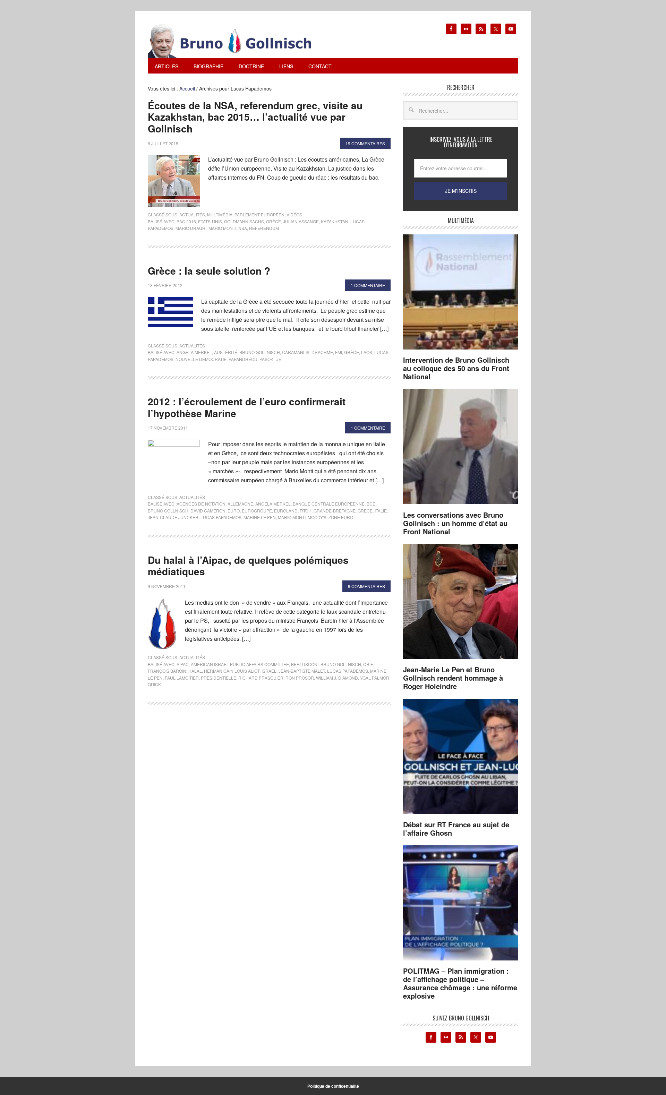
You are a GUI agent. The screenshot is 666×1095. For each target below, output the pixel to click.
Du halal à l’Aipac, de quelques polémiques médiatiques (248, 566)
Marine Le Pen (260, 517)
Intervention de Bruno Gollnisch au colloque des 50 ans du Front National (456, 368)
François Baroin (167, 671)
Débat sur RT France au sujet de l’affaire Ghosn (456, 828)
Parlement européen (259, 214)
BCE (371, 504)
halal (195, 671)
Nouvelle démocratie (201, 359)
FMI (338, 352)
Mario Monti (222, 228)
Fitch (305, 511)
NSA (242, 228)
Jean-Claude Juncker (173, 517)
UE (278, 359)
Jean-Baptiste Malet (302, 671)
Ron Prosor (299, 678)
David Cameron (207, 511)
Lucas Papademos (220, 517)
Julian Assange (301, 221)
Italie (381, 511)
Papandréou (243, 359)
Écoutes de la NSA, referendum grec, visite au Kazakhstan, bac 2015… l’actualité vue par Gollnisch (255, 117)
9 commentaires (366, 586)
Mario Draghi (191, 228)
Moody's (317, 517)
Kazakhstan (334, 221)
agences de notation (201, 504)
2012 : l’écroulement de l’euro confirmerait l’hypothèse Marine (246, 407)
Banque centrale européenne (329, 504)
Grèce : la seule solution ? (209, 271)
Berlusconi (304, 664)
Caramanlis (295, 352)
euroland (286, 511)
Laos (366, 352)
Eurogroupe (257, 511)
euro (234, 511)
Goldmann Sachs (244, 221)
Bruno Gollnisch (259, 352)
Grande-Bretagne (335, 511)
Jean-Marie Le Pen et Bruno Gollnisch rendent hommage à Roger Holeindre (453, 677)
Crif (368, 664)
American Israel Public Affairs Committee (240, 664)
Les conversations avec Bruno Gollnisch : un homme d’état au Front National (455, 523)
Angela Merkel (194, 352)
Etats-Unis (210, 221)
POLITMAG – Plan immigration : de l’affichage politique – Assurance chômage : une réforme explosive (460, 983)
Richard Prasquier (260, 678)
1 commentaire (368, 285)
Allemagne (240, 504)
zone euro (340, 517)
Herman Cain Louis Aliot (231, 671)
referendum (264, 228)
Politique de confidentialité (333, 1086)
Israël (269, 671)
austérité (225, 352)
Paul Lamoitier (182, 678)
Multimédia (219, 214)
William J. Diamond (337, 678)
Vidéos (294, 214)
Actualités (192, 214)
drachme (322, 352)
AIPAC (183, 664)
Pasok (266, 359)
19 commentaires (365, 143)
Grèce (273, 221)
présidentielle (218, 678)
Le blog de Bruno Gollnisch (238, 41)
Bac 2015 (186, 221)
